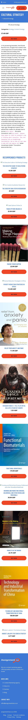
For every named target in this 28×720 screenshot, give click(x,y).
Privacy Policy (11, 717)
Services (6, 689)
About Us (7, 686)
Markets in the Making (14, 550)
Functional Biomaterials (14, 468)
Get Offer (22, 8)
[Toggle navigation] (3, 7)
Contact (9, 715)
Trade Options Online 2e (14, 209)
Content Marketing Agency (12, 683)
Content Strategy (19, 29)
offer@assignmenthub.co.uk (20, 2)
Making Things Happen (14, 264)
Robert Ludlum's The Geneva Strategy (14, 634)
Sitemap (18, 717)
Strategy (11, 29)
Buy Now (14, 39)
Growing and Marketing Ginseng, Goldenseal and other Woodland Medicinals (14, 493)
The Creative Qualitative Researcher (14, 189)
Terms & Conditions (19, 715)
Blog (5, 692)
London (4, 2)
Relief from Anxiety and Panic (14, 348)
